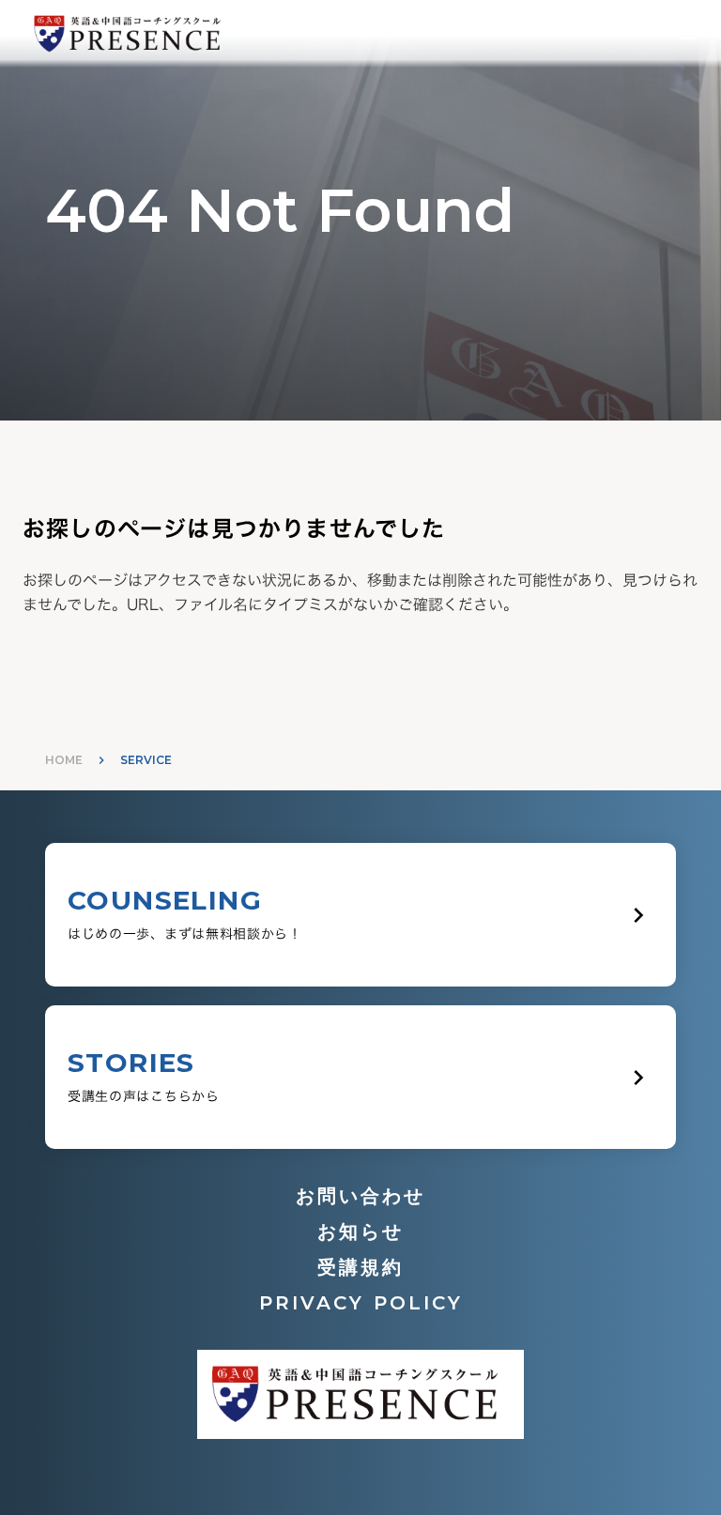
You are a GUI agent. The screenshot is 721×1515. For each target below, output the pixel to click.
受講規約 (360, 1267)
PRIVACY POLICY (361, 1303)
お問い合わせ (360, 1196)
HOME (64, 760)
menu (687, 34)
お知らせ (360, 1231)
